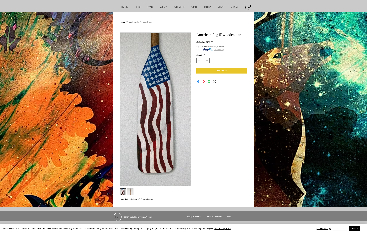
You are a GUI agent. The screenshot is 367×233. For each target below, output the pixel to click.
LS (117, 216)
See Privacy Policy (222, 228)
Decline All (340, 228)
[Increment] (207, 60)
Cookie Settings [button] (324, 228)
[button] (248, 7)
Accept (355, 228)
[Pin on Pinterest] (203, 81)
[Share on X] (214, 81)
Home (122, 22)
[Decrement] (198, 60)
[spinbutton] (203, 60)
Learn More (218, 49)
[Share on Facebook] (198, 81)
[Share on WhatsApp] (209, 81)
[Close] (363, 228)
